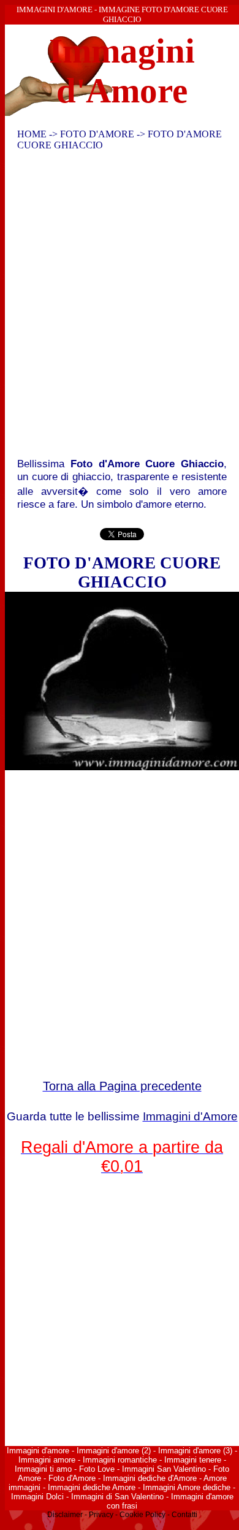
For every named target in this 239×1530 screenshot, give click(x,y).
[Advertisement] (119, 307)
